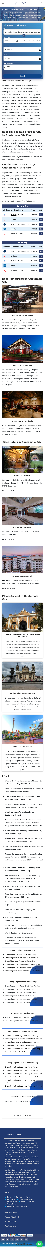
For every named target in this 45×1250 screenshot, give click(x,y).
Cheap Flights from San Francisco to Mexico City (22, 971)
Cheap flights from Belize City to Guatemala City (22, 1049)
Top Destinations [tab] (11, 1213)
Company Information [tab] (13, 1135)
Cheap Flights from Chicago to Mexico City (20, 955)
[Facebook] (3, 1240)
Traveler (8, 67)
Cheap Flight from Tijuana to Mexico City (20, 962)
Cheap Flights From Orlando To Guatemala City (22, 1043)
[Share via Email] (30, 1116)
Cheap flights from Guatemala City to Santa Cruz (23, 1077)
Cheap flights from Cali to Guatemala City (20, 1052)
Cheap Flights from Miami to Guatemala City (21, 1046)
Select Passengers (8, 63)
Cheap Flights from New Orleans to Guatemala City (23, 1039)
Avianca (14, 220)
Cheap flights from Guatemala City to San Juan (22, 1071)
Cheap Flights (13, 13)
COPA (13, 229)
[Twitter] (7, 1240)
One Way (23, 25)
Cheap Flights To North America (29, 13)
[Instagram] (12, 1240)
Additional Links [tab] (10, 1226)
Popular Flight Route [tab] (12, 1217)
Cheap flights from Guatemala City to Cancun (21, 1067)
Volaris (13, 215)
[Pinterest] (17, 1240)
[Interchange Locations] (23, 35)
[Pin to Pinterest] (27, 1116)
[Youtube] (26, 1240)
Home (5, 13)
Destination (6, 37)
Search (22, 77)
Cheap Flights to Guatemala (12, 15)
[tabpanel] (22, 1174)
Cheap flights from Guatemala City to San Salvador (23, 1086)
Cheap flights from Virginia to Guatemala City (21, 1036)
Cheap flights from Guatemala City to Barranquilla (23, 1074)
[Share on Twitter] (25, 1116)
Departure (6, 46)
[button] (39, 1244)
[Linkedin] (21, 1240)
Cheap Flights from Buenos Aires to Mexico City (22, 965)
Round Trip (11, 25)
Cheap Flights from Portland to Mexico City (20, 968)
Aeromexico (15, 225)
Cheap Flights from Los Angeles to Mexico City (22, 958)
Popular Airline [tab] (10, 1222)
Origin (5, 28)
